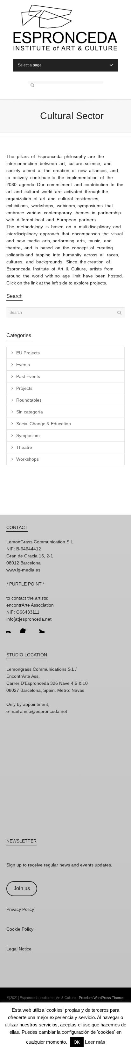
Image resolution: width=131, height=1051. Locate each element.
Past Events (28, 376)
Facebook (25, 628)
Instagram (11, 628)
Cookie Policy (19, 929)
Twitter (39, 628)
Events (23, 364)
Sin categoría (29, 411)
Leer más (95, 1042)
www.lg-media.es (23, 569)
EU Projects (28, 352)
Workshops (27, 459)
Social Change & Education (43, 423)
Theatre (24, 447)
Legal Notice (18, 948)
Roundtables (29, 400)
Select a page (30, 65)
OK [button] (77, 1042)
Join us (22, 888)
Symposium (28, 435)
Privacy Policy (20, 909)
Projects (24, 388)
